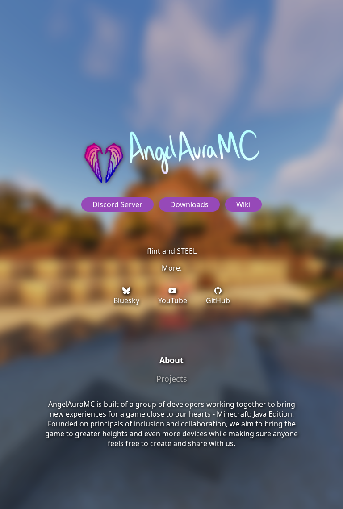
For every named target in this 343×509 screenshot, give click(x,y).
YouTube (172, 300)
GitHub (218, 300)
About (171, 360)
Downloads (189, 204)
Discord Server (117, 204)
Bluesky (126, 300)
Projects (171, 378)
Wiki (243, 204)
